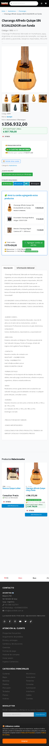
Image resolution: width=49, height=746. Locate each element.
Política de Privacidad (28, 733)
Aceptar (24, 741)
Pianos (5, 695)
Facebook (18, 184)
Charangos (22, 11)
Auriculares (30, 677)
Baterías (6, 681)
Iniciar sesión (8, 658)
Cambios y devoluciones (13, 644)
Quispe (9, 117)
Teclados (6, 691)
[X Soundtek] (25, 621)
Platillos (6, 684)
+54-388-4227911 (11, 605)
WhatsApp (8, 184)
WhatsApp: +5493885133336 (16, 608)
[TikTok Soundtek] (31, 621)
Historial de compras (11, 655)
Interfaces (30, 691)
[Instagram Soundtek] (15, 621)
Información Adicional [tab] (25, 268)
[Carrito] (46, 3)
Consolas (29, 684)
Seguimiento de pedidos (13, 637)
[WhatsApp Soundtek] (5, 621)
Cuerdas (29, 699)
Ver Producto (13, 506)
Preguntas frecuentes (12, 633)
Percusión (7, 688)
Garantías (6, 647)
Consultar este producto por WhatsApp (17, 174)
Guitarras (6, 674)
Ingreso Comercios (10, 662)
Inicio (3, 11)
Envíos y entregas (10, 640)
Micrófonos (30, 674)
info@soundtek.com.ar (14, 611)
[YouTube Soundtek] (20, 621)
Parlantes (30, 681)
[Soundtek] (5, 3)
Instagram (35, 184)
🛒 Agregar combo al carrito (33, 243)
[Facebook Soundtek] (10, 621)
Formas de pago (9, 651)
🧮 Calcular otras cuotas (11, 161)
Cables (29, 695)
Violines (6, 699)
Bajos (5, 677)
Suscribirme (40, 714)
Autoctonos (12, 11)
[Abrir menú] (41, 3)
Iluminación (31, 688)
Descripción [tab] (8, 268)
